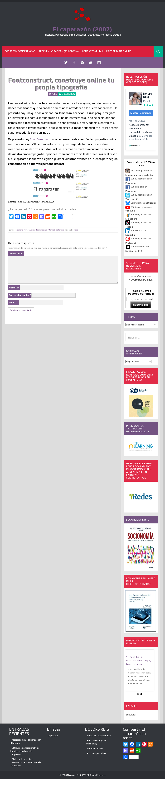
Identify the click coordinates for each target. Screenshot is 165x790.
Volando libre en (143, 203)
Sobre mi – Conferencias (20, 51)
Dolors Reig (68, 94)
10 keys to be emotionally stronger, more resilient (138, 660)
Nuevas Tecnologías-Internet (42, 230)
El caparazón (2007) (82, 29)
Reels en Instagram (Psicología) (59, 51)
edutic (75, 230)
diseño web (22, 230)
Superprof (131, 714)
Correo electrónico (20, 295)
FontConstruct (40, 139)
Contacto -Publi (92, 51)
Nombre (14, 287)
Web (11, 302)
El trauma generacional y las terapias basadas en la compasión (24, 751)
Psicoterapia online (118, 51)
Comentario (16, 253)
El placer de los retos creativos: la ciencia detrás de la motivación (25, 762)
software (60, 230)
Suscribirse (141, 304)
